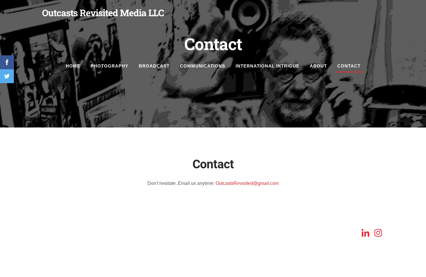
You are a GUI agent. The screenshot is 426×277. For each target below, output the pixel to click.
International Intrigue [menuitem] (267, 65)
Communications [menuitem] (202, 65)
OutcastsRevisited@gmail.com (247, 183)
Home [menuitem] (73, 65)
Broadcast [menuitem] (154, 65)
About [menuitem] (318, 65)
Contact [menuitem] (349, 65)
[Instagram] (378, 233)
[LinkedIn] (365, 233)
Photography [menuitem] (109, 65)
